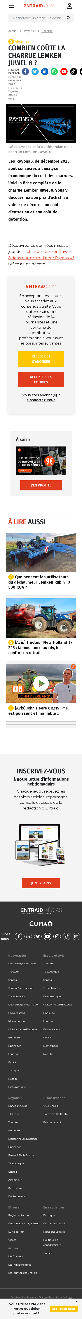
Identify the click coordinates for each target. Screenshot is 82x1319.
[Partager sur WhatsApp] (54, 71)
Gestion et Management (23, 1223)
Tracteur (13, 971)
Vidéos (12, 1239)
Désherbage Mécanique (23, 1004)
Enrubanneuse (17, 1105)
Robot (12, 1062)
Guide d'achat (54, 1098)
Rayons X (30, 31)
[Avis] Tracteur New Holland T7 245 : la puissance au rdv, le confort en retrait (40, 647)
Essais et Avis (54, 956)
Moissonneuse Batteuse (22, 1029)
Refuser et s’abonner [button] (41, 359)
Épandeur (14, 1045)
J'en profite (41, 485)
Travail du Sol (16, 996)
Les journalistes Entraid (22, 1272)
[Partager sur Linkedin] (44, 71)
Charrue (47, 31)
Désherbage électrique (22, 963)
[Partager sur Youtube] (64, 71)
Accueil (13, 31)
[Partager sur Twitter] (35, 71)
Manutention (16, 1021)
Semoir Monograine (20, 988)
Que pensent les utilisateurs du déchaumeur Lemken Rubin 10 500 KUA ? (39, 582)
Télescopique (51, 971)
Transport (14, 1070)
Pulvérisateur (16, 1012)
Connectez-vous (41, 400)
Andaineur (15, 1179)
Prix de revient (52, 1122)
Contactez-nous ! (54, 1223)
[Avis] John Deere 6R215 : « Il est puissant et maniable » (38, 710)
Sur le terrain (16, 1231)
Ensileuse (14, 1037)
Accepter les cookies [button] (41, 379)
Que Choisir (50, 1105)
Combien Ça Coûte (55, 1114)
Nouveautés (17, 956)
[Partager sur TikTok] (73, 71)
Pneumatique (17, 1087)
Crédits (47, 1253)
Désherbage (50, 1045)
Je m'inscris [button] (41, 883)
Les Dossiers (15, 1256)
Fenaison (13, 1054)
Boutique (49, 1215)
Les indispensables (19, 1264)
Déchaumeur (16, 1196)
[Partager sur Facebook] (25, 71)
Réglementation (18, 1215)
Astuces (13, 1248)
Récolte (12, 1078)
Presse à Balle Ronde (21, 1155)
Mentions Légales (54, 1231)
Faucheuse (15, 1188)
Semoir (12, 980)
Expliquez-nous (63, 1308)
